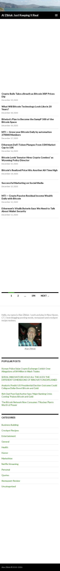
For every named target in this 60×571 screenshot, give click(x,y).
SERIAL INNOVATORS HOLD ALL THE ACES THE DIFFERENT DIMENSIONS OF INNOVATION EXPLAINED (29, 378)
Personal (6, 469)
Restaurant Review (11, 480)
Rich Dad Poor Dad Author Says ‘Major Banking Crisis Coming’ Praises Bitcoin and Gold (27, 395)
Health (5, 447)
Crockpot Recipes (10, 430)
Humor (5, 452)
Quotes (5, 475)
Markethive (7, 458)
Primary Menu (56, 15)
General (5, 441)
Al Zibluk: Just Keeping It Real (20, 15)
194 (33, 295)
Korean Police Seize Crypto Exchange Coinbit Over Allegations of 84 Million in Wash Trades (26, 370)
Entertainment (9, 436)
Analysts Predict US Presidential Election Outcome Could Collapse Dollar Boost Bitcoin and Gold (29, 386)
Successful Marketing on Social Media (22, 183)
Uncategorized (9, 486)
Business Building (10, 425)
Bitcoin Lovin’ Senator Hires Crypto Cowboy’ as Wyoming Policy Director (27, 159)
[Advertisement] (30, 55)
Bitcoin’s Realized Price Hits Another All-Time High (30, 170)
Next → (45, 295)
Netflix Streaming (10, 464)
